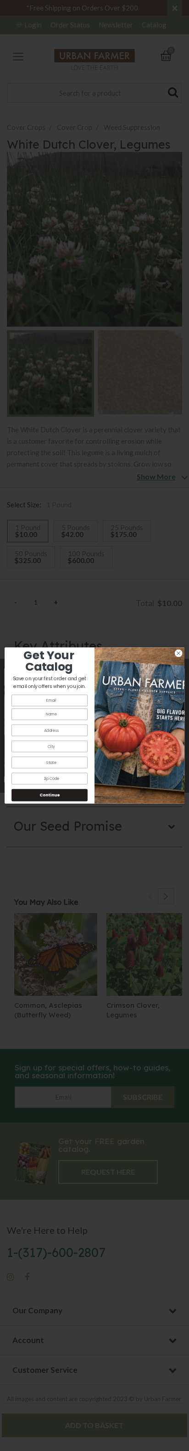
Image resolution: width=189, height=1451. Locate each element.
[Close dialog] (178, 653)
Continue (49, 795)
